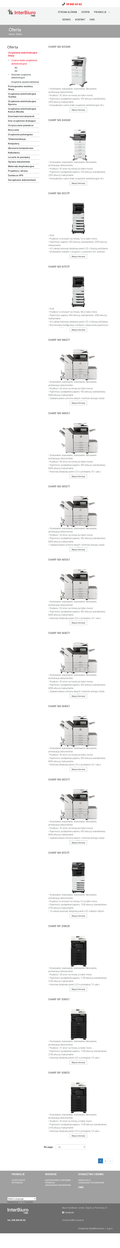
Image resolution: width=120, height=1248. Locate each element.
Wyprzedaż (17, 1182)
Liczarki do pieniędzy (19, 157)
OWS (92, 19)
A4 (16, 70)
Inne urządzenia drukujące (22, 121)
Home (12, 34)
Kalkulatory (14, 152)
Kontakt (80, 19)
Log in (110, 1228)
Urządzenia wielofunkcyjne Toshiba (22, 95)
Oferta (85, 12)
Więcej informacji (78, 110)
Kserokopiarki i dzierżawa (58, 1180)
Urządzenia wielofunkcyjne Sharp (22, 54)
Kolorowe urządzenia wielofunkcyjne (21, 76)
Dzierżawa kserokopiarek (21, 116)
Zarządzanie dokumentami (22, 180)
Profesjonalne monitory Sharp (20, 88)
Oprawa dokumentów (19, 161)
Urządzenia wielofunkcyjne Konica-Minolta (22, 110)
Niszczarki (13, 130)
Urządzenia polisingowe (20, 134)
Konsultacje (84, 1180)
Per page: (48, 1146)
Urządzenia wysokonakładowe (25, 81)
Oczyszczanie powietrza (20, 125)
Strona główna (67, 12)
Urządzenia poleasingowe (91, 1182)
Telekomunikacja (17, 139)
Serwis (66, 19)
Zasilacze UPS (15, 175)
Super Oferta (18, 1180)
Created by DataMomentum (91, 1228)
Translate (28, 1201)
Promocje (50, 1182)
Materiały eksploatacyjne (21, 166)
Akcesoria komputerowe (20, 148)
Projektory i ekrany (18, 171)
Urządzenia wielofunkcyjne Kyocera (22, 103)
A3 (16, 67)
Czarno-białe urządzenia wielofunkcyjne (24, 62)
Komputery (13, 143)
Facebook (69, 1212)
